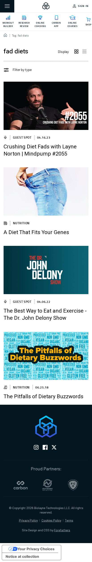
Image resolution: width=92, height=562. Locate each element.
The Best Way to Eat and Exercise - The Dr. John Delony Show (45, 314)
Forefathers (62, 530)
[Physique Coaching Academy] (73, 485)
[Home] (5, 35)
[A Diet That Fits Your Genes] (46, 191)
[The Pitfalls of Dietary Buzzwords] (46, 356)
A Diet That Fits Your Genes (36, 232)
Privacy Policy (28, 520)
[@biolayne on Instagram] (36, 448)
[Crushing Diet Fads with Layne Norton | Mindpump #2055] (46, 106)
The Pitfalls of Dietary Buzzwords (43, 396)
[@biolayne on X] (54, 448)
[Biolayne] (46, 6)
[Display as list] (84, 52)
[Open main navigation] (7, 6)
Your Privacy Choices (35, 549)
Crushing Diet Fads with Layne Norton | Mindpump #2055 (40, 150)
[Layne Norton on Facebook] (45, 448)
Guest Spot (22, 137)
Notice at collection (22, 556)
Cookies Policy (51, 520)
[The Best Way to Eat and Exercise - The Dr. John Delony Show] (46, 270)
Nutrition (21, 223)
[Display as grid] (76, 52)
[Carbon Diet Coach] (20, 485)
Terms (69, 520)
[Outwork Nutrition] (47, 485)
